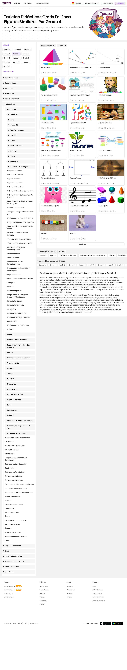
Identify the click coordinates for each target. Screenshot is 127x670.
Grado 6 (7, 58)
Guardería (8, 50)
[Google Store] (117, 623)
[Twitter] (19, 623)
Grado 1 (18, 50)
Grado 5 (26, 54)
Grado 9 (7, 62)
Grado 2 (27, 50)
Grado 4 (16, 54)
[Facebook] (22, 623)
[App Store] (105, 623)
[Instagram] (26, 623)
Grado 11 (26, 62)
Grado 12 (7, 66)
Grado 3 (7, 54)
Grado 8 (26, 58)
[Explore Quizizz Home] (6, 3)
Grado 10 (16, 62)
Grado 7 (16, 58)
